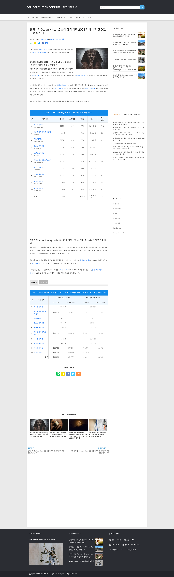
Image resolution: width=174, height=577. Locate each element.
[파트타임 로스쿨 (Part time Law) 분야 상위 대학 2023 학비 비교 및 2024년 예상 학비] (59, 425)
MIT (133, 540)
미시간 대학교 (38, 181)
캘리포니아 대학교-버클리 (40, 53)
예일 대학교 (38, 139)
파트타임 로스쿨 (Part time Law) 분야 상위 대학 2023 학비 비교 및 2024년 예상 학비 (58, 434)
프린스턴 (126, 540)
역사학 (52, 39)
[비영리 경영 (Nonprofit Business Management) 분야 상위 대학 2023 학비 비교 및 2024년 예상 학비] (78, 425)
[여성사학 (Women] (39, 425)
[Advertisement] (69, 218)
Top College (117, 228)
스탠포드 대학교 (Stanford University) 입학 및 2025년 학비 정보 (124, 43)
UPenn (122, 550)
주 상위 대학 (116, 223)
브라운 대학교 (131, 550)
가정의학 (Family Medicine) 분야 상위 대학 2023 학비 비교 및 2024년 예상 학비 (98, 434)
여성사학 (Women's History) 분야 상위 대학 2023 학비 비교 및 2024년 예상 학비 (39, 434)
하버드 (119, 540)
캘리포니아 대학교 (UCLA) (42, 160)
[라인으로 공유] (31, 43)
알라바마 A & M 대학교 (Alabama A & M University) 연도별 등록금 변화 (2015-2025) (128, 134)
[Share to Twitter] (73, 374)
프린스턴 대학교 (90, 88)
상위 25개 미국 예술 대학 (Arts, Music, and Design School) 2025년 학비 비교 (128, 148)
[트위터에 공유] (39, 43)
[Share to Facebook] (68, 374)
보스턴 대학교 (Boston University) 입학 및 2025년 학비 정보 (125, 76)
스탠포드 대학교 (39, 153)
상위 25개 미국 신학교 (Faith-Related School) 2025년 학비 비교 (124, 35)
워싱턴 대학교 (80, 75)
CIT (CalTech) (135, 545)
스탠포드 (111, 540)
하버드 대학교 (42, 49)
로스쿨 (115, 213)
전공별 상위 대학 (59, 39)
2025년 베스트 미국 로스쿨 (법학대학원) (125, 60)
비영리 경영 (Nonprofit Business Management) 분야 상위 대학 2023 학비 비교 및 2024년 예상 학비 (78, 435)
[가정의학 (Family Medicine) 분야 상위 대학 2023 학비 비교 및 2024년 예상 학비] (98, 425)
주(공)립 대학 (117, 209)
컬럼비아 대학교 (39, 174)
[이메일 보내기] (46, 43)
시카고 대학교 (38, 167)
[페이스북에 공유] (42, 43)
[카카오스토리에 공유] (35, 43)
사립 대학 (116, 204)
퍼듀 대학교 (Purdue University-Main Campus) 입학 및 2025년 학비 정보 (124, 51)
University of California (120, 233)
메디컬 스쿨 (116, 218)
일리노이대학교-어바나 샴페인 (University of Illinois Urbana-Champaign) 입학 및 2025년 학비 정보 (125, 68)
